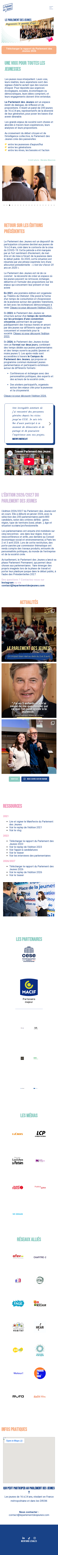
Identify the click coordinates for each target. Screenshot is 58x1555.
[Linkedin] (23, 1538)
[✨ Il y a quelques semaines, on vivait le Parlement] (29, 746)
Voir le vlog (15, 830)
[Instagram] (35, 1538)
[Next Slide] (50, 423)
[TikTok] (29, 1538)
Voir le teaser (16, 852)
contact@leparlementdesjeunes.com (23, 585)
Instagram (8, 582)
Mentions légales (29, 1541)
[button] (5, 184)
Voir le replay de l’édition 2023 (25, 846)
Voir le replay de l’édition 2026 (25, 872)
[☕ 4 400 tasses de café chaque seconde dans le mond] (29, 690)
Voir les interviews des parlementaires (30, 855)
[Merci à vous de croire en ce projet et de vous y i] (29, 634)
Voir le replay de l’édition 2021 (25, 827)
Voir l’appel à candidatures (23, 849)
